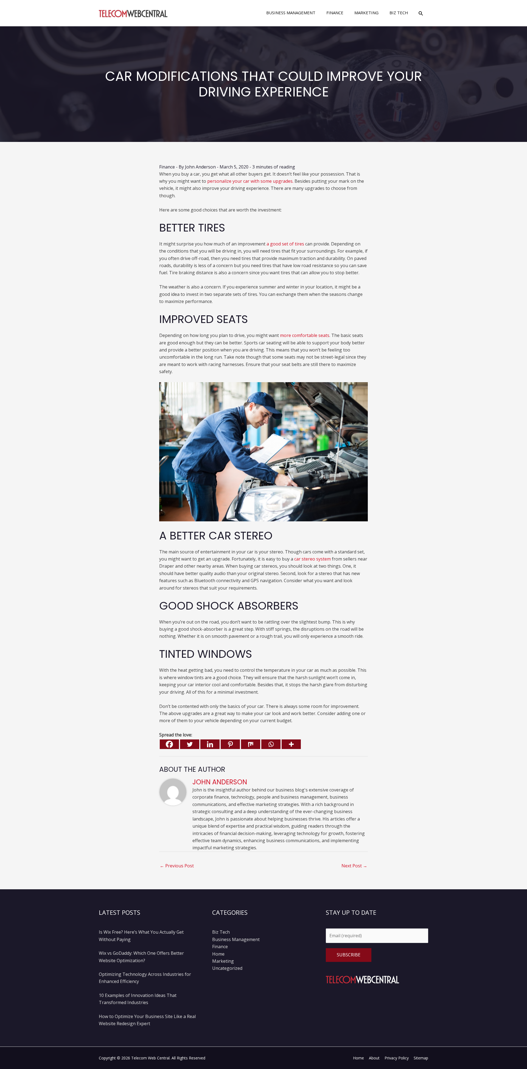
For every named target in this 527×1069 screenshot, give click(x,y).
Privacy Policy (397, 1058)
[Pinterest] (230, 744)
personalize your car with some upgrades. (250, 181)
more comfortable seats (304, 335)
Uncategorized (227, 968)
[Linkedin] (210, 744)
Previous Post (177, 866)
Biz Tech (221, 932)
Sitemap (421, 1058)
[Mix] (250, 744)
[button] (421, 13)
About (374, 1058)
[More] (291, 744)
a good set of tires (285, 244)
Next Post (354, 866)
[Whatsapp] (271, 744)
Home (218, 954)
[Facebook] (169, 744)
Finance (167, 167)
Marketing (223, 961)
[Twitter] (189, 744)
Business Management (236, 939)
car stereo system (312, 559)
